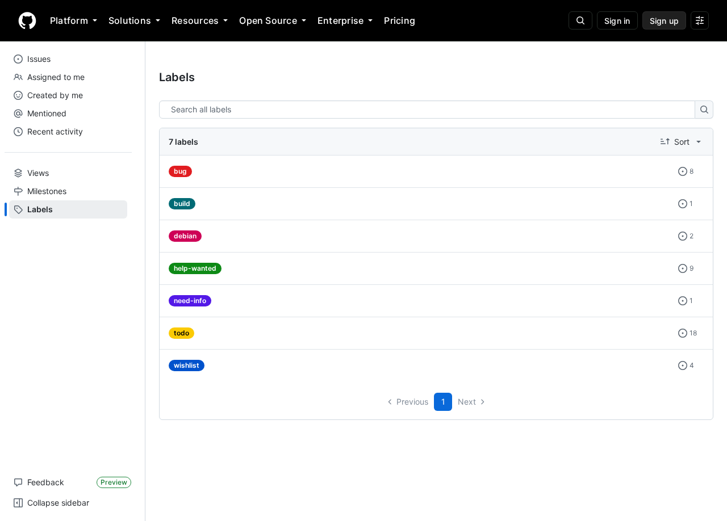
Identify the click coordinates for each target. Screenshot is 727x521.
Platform (69, 20)
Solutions (129, 20)
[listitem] (436, 172)
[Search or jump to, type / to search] (580, 20)
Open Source (268, 20)
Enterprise (340, 20)
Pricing (399, 20)
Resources (195, 20)
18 (691, 333)
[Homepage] (27, 20)
